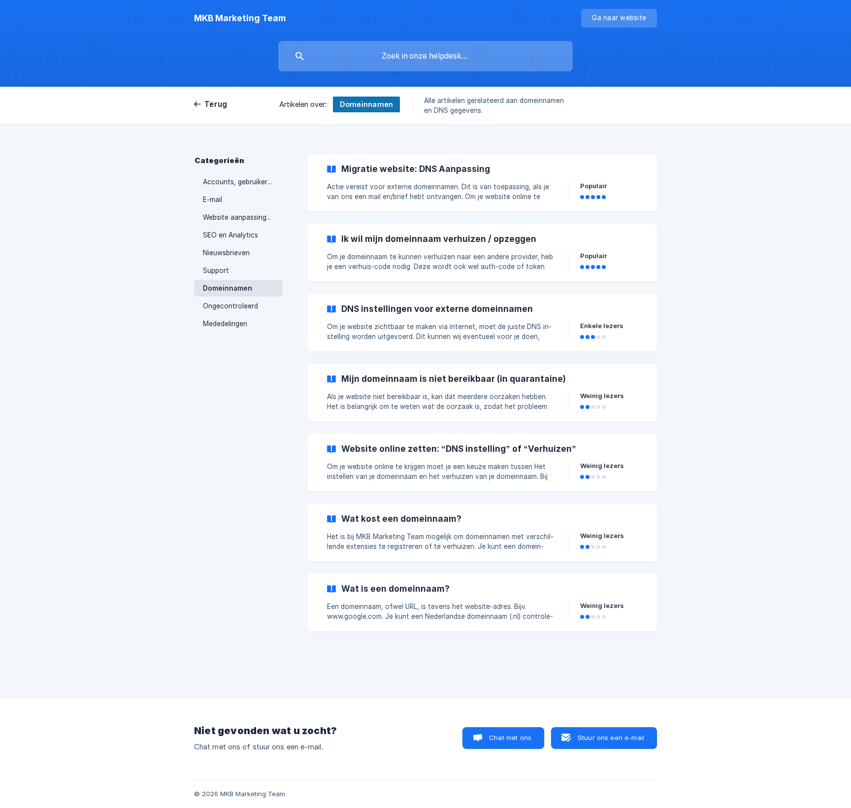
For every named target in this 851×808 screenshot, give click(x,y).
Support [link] (216, 270)
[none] (240, 18)
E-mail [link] (212, 199)
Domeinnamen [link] (227, 288)
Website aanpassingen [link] (238, 217)
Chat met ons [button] (510, 737)
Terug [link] (215, 104)
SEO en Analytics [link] (230, 235)
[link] (482, 182)
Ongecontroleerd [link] (230, 306)
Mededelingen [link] (225, 324)
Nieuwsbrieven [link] (226, 253)
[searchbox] (425, 56)
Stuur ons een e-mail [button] (611, 737)
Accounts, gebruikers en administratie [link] (243, 182)
